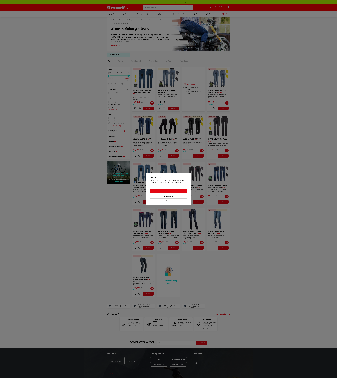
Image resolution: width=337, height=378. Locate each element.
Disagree (168, 200)
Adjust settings (168, 196)
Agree (169, 191)
